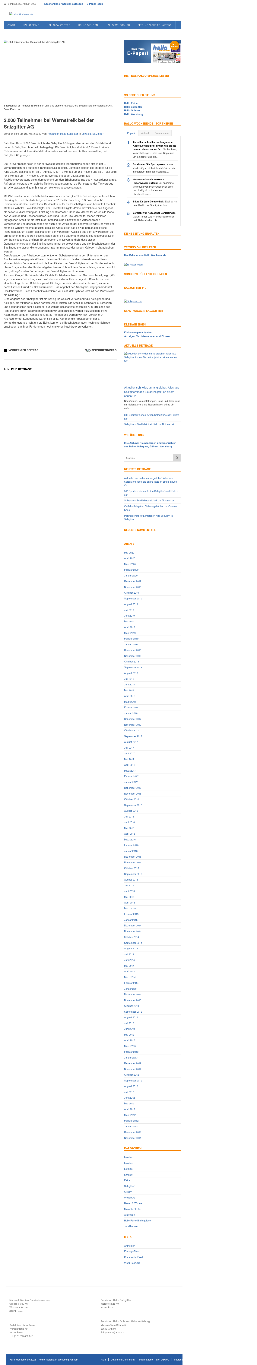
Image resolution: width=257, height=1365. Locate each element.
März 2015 (130, 908)
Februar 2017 (131, 776)
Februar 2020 (131, 569)
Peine (127, 1180)
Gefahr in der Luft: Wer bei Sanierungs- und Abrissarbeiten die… (154, 216)
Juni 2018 (129, 684)
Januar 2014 (131, 988)
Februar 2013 (131, 1051)
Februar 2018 (131, 707)
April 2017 (129, 765)
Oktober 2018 (131, 661)
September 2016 (133, 805)
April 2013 (129, 1040)
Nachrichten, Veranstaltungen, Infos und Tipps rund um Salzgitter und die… (155, 149)
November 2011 (132, 1138)
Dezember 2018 (132, 650)
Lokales (86, 133)
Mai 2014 (129, 965)
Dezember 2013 (132, 994)
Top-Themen (131, 1226)
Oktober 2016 (131, 799)
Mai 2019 (129, 621)
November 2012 (132, 1069)
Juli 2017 (129, 747)
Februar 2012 (131, 1120)
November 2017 (132, 724)
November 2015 (132, 862)
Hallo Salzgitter (59, 25)
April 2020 (129, 558)
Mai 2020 (129, 552)
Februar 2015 (131, 914)
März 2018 (130, 701)
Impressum (180, 1359)
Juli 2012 (129, 1092)
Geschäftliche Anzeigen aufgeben (63, 3)
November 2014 (132, 931)
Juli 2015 (129, 885)
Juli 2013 (129, 1023)
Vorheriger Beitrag (23, 350)
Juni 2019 (129, 615)
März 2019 (130, 633)
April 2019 (129, 627)
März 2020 (130, 564)
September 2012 (133, 1080)
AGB (103, 1359)
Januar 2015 (131, 920)
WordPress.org (132, 1263)
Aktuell (145, 133)
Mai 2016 (129, 828)
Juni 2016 (129, 822)
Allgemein (129, 1214)
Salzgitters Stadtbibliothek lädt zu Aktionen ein (149, 424)
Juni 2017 (129, 753)
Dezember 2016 (132, 787)
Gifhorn (128, 1191)
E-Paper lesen (95, 3)
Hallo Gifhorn (88, 25)
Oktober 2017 (131, 730)
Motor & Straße (132, 1209)
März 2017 (130, 770)
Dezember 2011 (132, 1132)
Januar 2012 (131, 1126)
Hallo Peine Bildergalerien (138, 1220)
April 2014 (129, 971)
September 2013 (133, 1011)
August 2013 (131, 1017)
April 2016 (129, 833)
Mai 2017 (129, 759)
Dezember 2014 (132, 925)
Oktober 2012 (131, 1074)
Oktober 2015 (131, 868)
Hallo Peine (31, 25)
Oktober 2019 (131, 592)
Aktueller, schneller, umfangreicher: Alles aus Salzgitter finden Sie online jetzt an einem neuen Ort (151, 391)
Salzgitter (97, 133)
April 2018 (129, 696)
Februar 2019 (131, 638)
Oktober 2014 (131, 937)
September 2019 (133, 598)
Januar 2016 (131, 851)
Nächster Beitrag (98, 350)
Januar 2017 (131, 782)
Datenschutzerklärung (123, 1359)
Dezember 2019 (132, 581)
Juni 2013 (129, 1028)
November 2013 (132, 1000)
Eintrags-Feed (131, 1251)
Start (11, 25)
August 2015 (131, 879)
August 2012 (131, 1086)
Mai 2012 (129, 1103)
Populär (131, 133)
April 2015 (129, 902)
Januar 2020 (131, 575)
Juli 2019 (129, 610)
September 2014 (133, 942)
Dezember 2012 (132, 1063)
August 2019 (131, 604)
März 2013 (130, 1046)
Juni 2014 (129, 960)
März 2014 (130, 977)
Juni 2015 (129, 891)
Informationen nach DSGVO (154, 1359)
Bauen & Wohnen (133, 1203)
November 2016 (132, 793)
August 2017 (131, 742)
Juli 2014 (129, 954)
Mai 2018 (129, 690)
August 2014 (131, 948)
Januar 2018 (131, 713)
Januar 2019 (131, 644)
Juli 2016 (129, 816)
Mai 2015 (129, 897)
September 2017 (133, 736)
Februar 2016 (131, 845)
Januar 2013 (131, 1057)
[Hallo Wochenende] (20, 14)
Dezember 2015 (132, 856)
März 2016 (130, 839)
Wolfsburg (129, 1197)
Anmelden (129, 1245)
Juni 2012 (129, 1097)
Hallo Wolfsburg (118, 25)
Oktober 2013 (131, 1006)
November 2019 (132, 587)
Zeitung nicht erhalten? (155, 25)
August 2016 (131, 810)
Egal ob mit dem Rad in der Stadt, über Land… (155, 203)
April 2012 (129, 1109)
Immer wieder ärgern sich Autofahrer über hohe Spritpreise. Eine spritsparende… (154, 167)
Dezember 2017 (132, 719)
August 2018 (131, 673)
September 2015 (133, 874)
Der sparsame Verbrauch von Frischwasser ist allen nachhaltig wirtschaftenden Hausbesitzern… (153, 186)
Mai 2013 (129, 1034)
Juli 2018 (129, 679)
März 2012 (130, 1115)
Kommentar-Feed (133, 1257)
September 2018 (133, 667)
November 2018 (132, 656)
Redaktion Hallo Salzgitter (62, 133)
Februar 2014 (131, 983)
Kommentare (162, 133)
